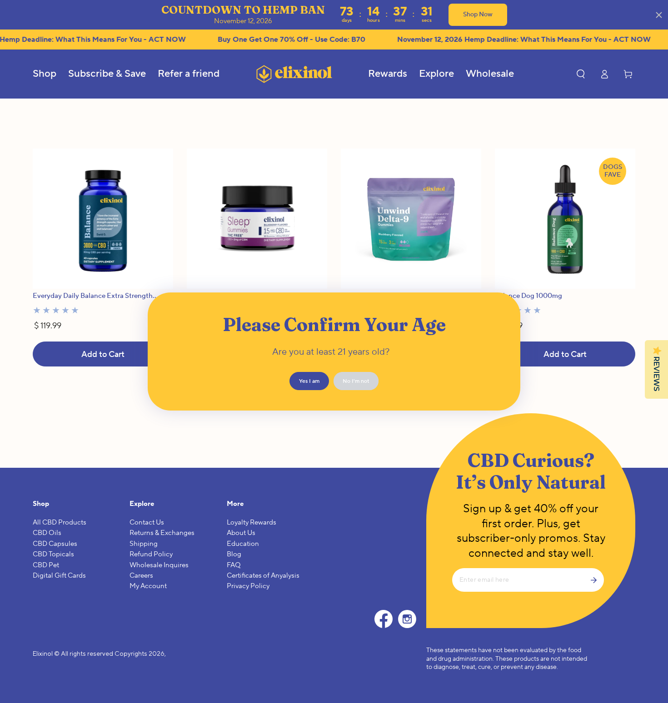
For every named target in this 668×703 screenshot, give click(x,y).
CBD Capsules (55, 544)
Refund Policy (151, 554)
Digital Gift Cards (59, 575)
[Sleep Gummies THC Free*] (257, 219)
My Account (148, 586)
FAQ (234, 565)
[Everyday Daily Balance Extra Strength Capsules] (103, 219)
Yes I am (309, 381)
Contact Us (147, 522)
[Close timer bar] (659, 15)
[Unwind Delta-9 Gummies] (411, 219)
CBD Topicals (53, 554)
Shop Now (478, 14)
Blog (234, 554)
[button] (581, 74)
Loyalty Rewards (251, 522)
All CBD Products (59, 522)
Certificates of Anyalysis (263, 575)
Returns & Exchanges (162, 533)
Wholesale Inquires (159, 565)
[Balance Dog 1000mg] (565, 219)
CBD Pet (46, 565)
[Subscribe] (597, 580)
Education (243, 544)
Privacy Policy (248, 586)
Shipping (144, 544)
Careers (141, 575)
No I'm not (356, 381)
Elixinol (43, 653)
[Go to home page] (294, 73)
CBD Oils (47, 533)
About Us (241, 533)
